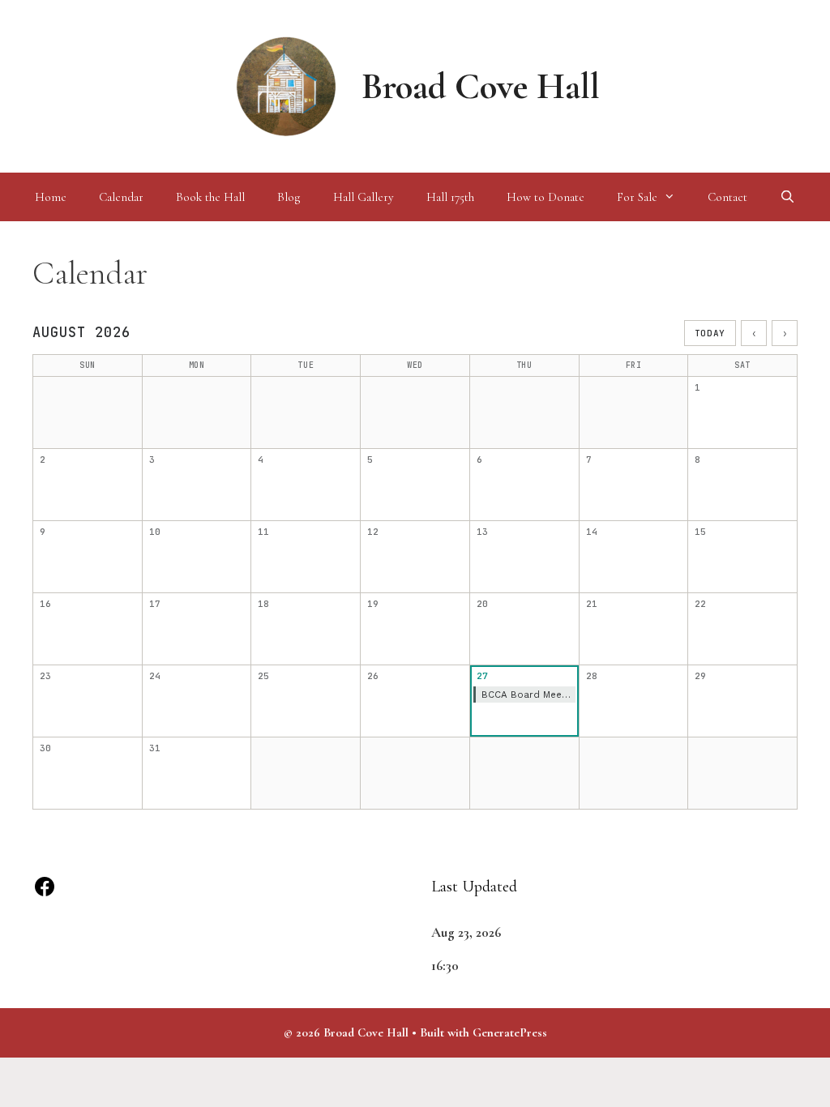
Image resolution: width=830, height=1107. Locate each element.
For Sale (637, 197)
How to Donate (545, 197)
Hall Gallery (363, 197)
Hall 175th (450, 197)
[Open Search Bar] (787, 197)
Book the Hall (210, 197)
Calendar (121, 197)
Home (50, 197)
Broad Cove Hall (481, 86)
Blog (289, 197)
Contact (727, 197)
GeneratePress (510, 1032)
